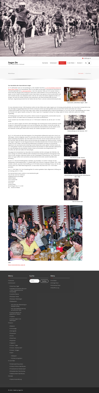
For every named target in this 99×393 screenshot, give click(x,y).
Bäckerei (12, 326)
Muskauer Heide (14, 296)
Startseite (45, 63)
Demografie (13, 331)
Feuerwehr (13, 333)
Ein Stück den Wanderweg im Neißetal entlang (19, 305)
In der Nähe (70, 63)
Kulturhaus (13, 338)
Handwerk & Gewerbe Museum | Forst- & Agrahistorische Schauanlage (18, 290)
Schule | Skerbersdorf (16, 347)
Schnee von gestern (17, 358)
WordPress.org (55, 287)
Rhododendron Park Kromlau (17, 371)
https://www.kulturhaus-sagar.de (16, 265)
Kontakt (79, 63)
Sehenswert (53, 63)
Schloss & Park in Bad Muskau (18, 366)
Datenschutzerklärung (16, 379)
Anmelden (54, 280)
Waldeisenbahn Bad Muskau (17, 373)
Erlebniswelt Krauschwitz (16, 364)
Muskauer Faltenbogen (16, 299)
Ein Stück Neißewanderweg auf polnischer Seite (18, 309)
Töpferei (12, 316)
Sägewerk (12, 343)
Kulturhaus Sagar (14, 286)
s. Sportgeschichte (26, 91)
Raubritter (13, 340)
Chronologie (13, 328)
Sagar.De (13, 62)
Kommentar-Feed (55, 285)
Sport (11, 352)
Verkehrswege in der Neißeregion (15, 319)
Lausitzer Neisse (14, 294)
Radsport (14, 356)
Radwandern (13, 301)
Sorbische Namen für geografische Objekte (15, 313)
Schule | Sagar (14, 345)
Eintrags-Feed (54, 283)
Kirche (12, 335)
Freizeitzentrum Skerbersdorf (18, 369)
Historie (62, 63)
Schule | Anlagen (14, 350)
